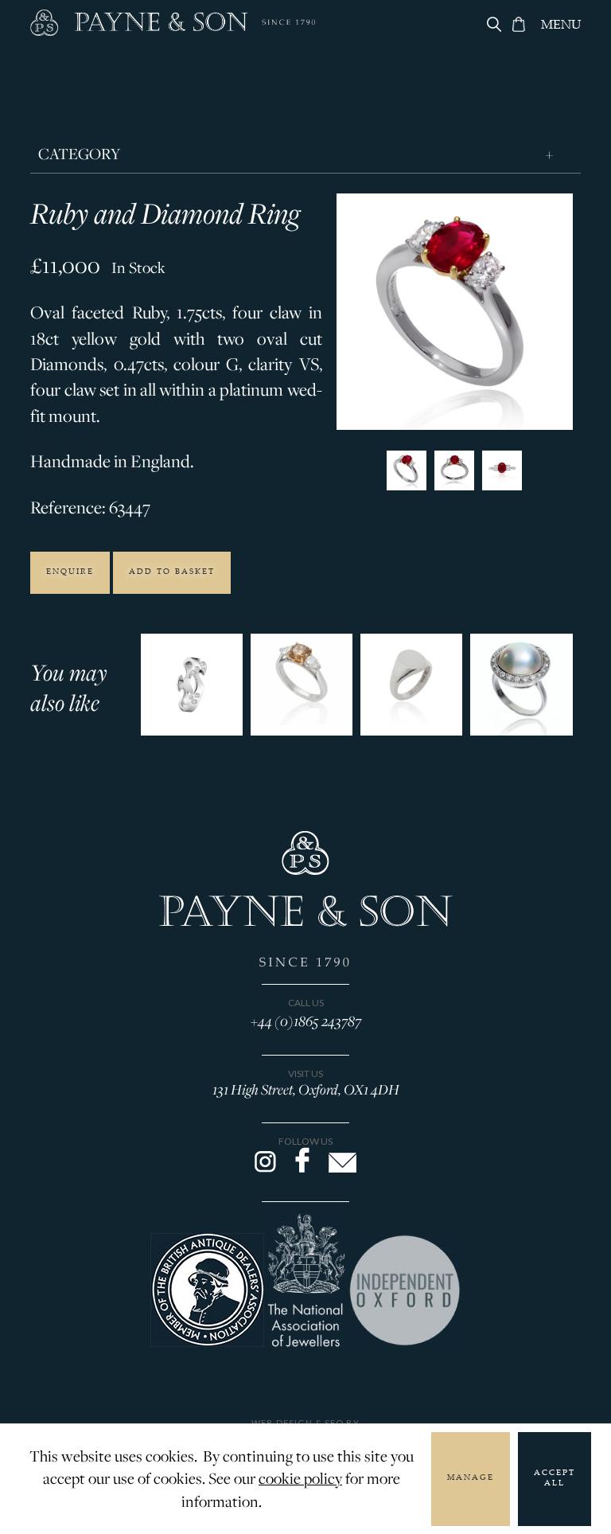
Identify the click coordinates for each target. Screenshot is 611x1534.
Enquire (70, 572)
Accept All (554, 1479)
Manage (470, 1478)
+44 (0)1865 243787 (306, 1020)
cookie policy (300, 1478)
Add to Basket (172, 572)
